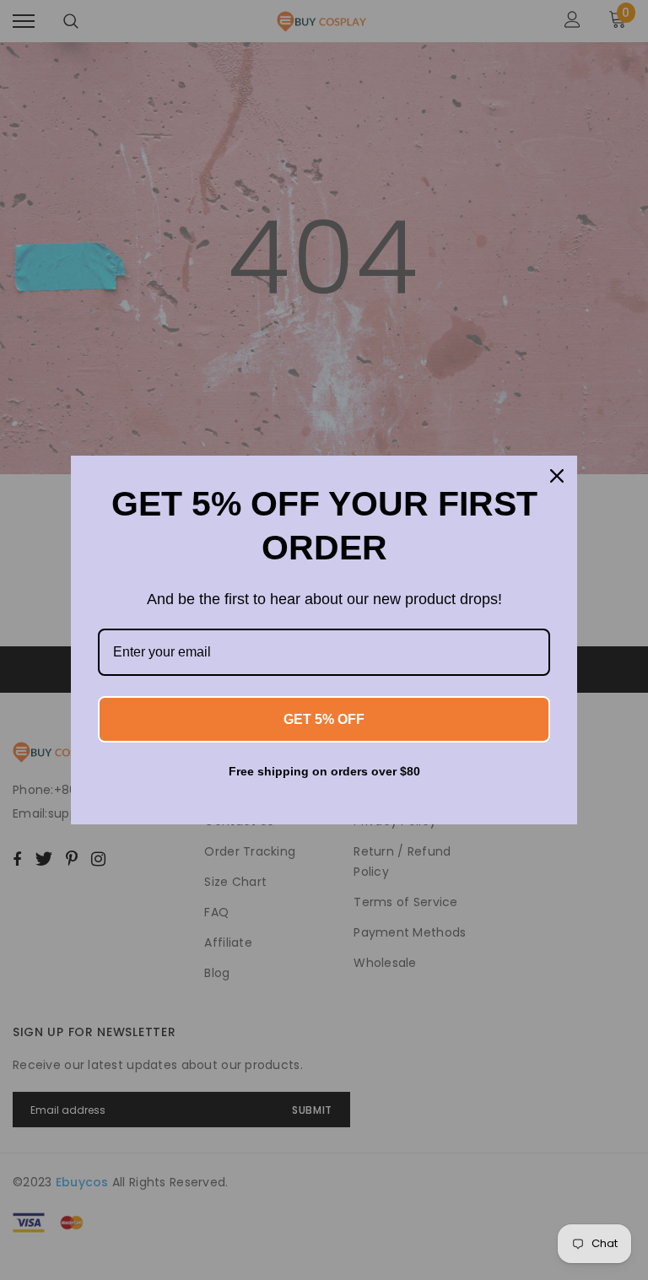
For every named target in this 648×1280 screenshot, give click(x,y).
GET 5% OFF (324, 719)
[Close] (557, 476)
